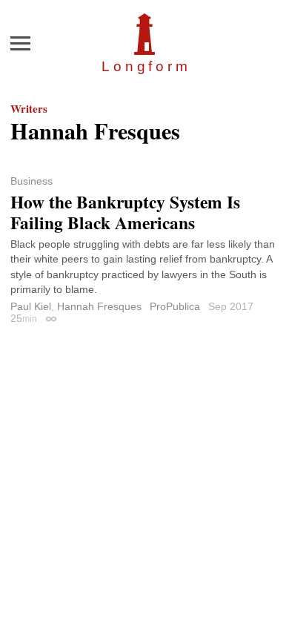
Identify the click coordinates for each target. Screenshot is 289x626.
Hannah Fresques (99, 306)
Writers (28, 108)
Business (31, 181)
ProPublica (175, 306)
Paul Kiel (30, 306)
